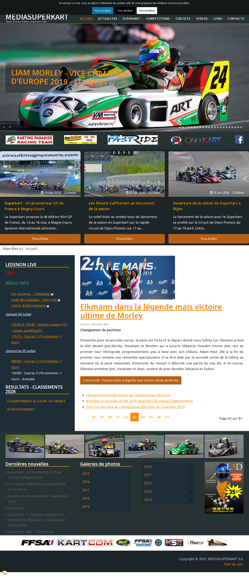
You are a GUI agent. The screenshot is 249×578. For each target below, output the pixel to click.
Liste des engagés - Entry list (34, 299)
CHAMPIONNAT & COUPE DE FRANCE (36, 401)
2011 (147, 475)
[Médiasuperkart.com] (218, 542)
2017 (85, 490)
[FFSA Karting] (144, 542)
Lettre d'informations (28, 305)
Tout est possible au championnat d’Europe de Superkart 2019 (135, 407)
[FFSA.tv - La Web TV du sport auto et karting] (196, 542)
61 (118, 417)
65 (151, 417)
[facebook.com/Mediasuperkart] (239, 139)
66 (159, 417)
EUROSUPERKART (21, 409)
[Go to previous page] (87, 414)
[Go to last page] (178, 414)
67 (167, 417)
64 (143, 417)
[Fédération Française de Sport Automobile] (38, 542)
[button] (180, 127)
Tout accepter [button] (102, 10)
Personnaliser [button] (147, 10)
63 (134, 417)
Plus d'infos (40, 239)
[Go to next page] (173, 414)
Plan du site (233, 564)
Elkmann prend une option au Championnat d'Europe (128, 395)
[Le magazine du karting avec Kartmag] (124, 542)
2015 (85, 506)
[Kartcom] (86, 542)
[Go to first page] (82, 414)
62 (126, 417)
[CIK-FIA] (159, 542)
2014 (147, 499)
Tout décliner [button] (125, 10)
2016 (85, 498)
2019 (85, 473)
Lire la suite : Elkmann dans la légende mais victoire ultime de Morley (130, 380)
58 (93, 417)
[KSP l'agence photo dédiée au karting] (175, 542)
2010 (147, 466)
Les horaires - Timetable (31, 294)
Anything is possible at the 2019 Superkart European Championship (139, 401)
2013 (147, 491)
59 (102, 417)
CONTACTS (236, 18)
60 (110, 417)
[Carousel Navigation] (124, 123)
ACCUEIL (87, 18)
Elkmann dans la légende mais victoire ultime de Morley (151, 310)
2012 (147, 483)
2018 (85, 482)
